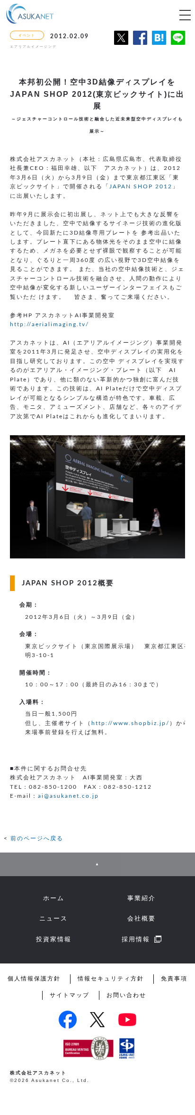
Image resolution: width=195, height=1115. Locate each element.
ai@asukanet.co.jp (68, 796)
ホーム (53, 898)
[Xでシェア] (121, 43)
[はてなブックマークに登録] (159, 43)
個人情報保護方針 (34, 978)
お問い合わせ (126, 995)
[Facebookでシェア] (140, 43)
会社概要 (141, 918)
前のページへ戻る (36, 838)
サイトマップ (69, 995)
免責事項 (174, 978)
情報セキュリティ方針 (111, 978)
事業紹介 (141, 898)
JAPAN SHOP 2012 (140, 186)
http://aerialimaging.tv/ (49, 324)
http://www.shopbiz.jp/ (130, 723)
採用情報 (136, 939)
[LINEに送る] (178, 43)
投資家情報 (53, 939)
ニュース (53, 918)
